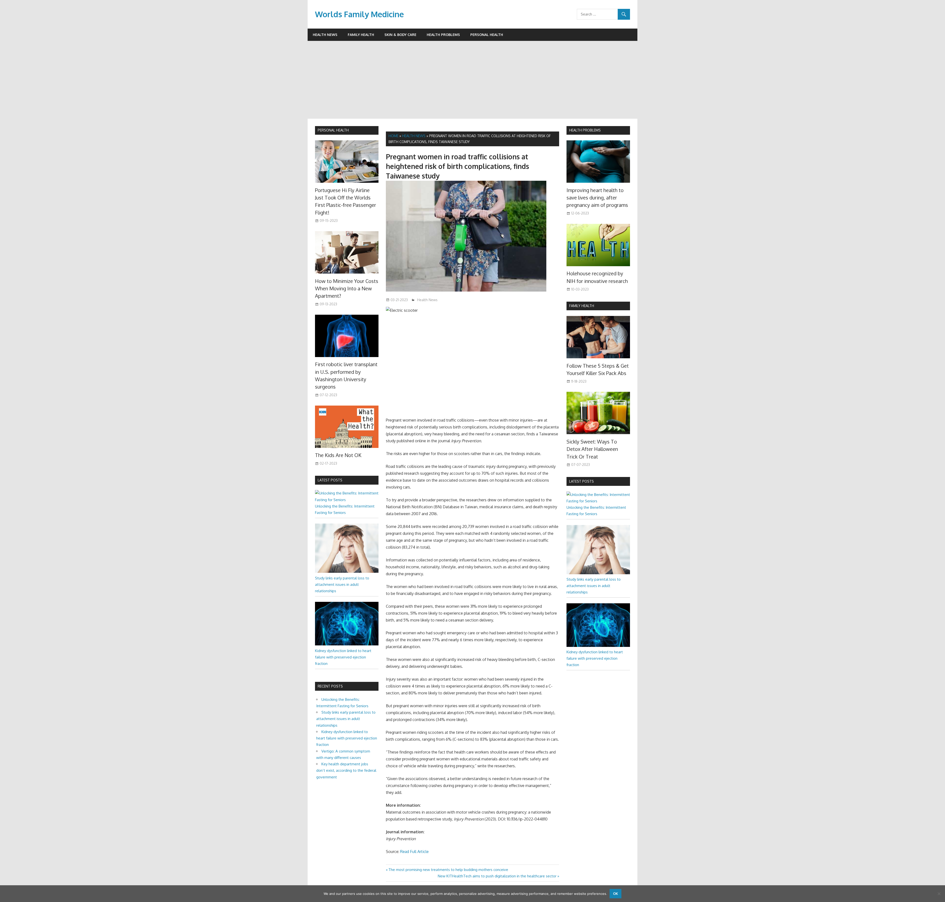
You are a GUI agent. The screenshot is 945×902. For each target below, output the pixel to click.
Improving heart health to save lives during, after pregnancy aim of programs (597, 197)
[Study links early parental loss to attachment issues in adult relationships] (346, 571)
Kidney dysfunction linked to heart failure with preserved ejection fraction (343, 657)
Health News (325, 35)
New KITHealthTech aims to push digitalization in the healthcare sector (497, 876)
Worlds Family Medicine (359, 14)
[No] (938, 893)
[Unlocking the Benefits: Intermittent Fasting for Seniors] (346, 499)
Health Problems (443, 35)
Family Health (361, 35)
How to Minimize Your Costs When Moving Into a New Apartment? (346, 288)
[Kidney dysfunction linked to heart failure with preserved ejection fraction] (346, 644)
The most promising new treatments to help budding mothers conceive (448, 869)
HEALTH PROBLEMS (585, 130)
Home (393, 136)
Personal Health (486, 35)
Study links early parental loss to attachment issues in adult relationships (342, 584)
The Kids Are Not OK (338, 455)
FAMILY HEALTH (581, 306)
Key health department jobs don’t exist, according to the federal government (346, 770)
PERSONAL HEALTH (333, 130)
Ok (615, 893)
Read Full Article (414, 851)
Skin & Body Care (400, 35)
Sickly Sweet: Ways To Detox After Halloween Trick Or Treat (592, 449)
